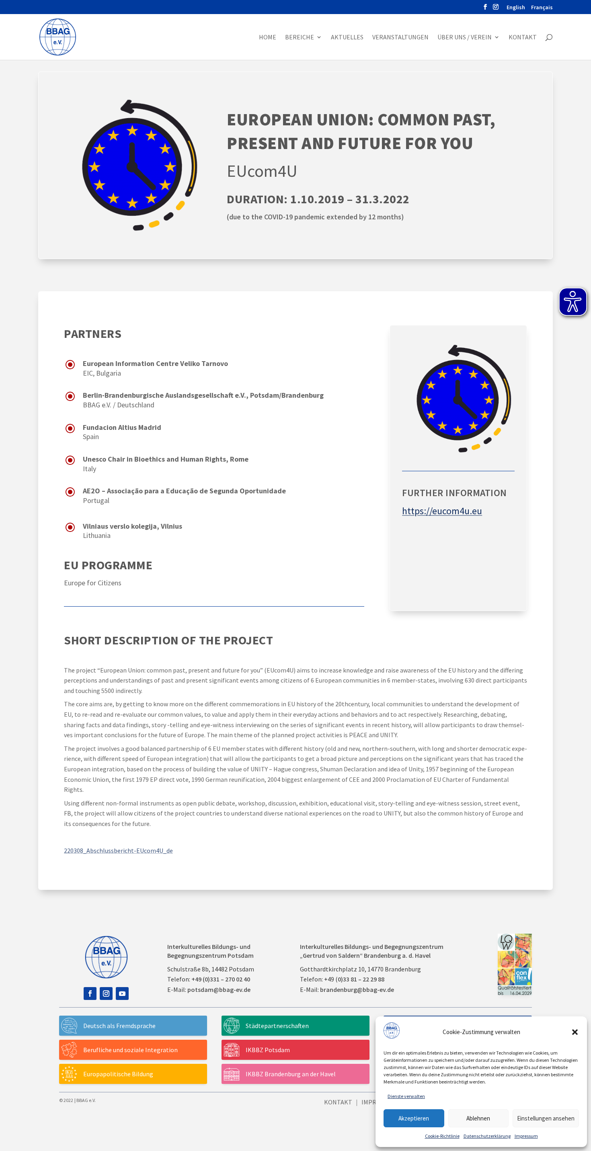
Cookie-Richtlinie (442, 1136)
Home (267, 37)
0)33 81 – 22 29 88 (361, 979)
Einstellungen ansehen (546, 1118)
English (516, 7)
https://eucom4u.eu (442, 511)
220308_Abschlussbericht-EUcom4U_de (118, 850)
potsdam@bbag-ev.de (218, 989)
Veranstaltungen (400, 37)
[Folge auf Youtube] (122, 993)
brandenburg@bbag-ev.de (357, 989)
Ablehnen (478, 1118)
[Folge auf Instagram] (106, 993)
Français (542, 7)
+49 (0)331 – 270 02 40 (220, 979)
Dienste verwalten (406, 1096)
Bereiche (299, 37)
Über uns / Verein (464, 37)
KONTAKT (338, 1102)
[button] (575, 1032)
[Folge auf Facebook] (90, 993)
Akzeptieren (413, 1118)
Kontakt (523, 37)
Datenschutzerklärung (487, 1136)
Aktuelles (347, 37)
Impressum (526, 1136)
